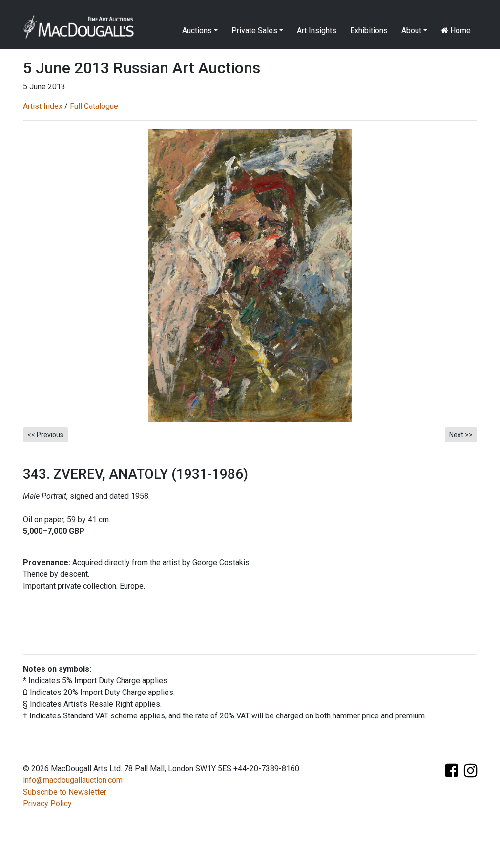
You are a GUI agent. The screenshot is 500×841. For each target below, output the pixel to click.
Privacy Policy (47, 803)
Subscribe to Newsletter (64, 792)
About (411, 30)
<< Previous (45, 435)
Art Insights (316, 30)
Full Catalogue (94, 106)
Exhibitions (369, 30)
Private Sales (254, 30)
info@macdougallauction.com (73, 780)
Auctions (197, 30)
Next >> (461, 435)
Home (459, 30)
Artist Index (42, 106)
